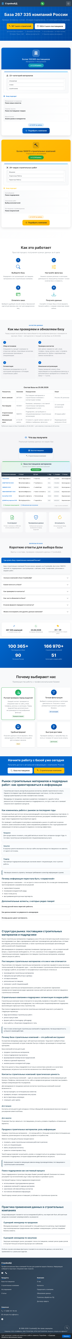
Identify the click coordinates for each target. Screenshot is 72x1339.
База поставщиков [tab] (37, 450)
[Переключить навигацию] (68, 3)
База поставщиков (21, 771)
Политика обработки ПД (45, 1297)
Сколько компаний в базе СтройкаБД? (18, 578)
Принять (66, 1336)
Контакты (40, 1285)
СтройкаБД (11, 3)
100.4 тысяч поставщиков (51, 26)
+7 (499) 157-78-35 (10, 1311)
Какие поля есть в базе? (13, 585)
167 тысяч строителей (21, 26)
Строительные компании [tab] (37, 456)
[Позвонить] (42, 3)
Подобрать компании (37, 131)
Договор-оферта (43, 1301)
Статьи (3, 1293)
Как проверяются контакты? (14, 591)
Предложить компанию (45, 1289)
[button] (66, 1327)
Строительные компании (50, 770)
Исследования (6, 1289)
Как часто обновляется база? (14, 598)
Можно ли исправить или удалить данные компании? (23, 612)
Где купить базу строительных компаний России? (22, 560)
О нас (39, 1281)
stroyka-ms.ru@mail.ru (11, 1314)
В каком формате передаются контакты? (19, 605)
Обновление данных (44, 1293)
